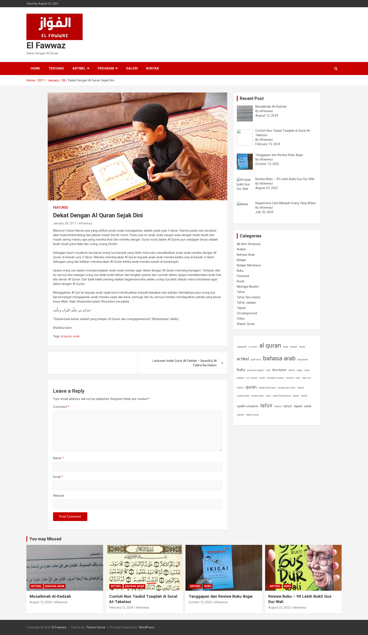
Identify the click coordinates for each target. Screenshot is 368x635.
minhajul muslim (275, 378)
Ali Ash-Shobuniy (249, 244)
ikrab (307, 370)
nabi (298, 378)
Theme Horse (95, 627)
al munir (253, 346)
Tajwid (241, 308)
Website (58, 496)
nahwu (240, 387)
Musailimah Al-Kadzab (50, 596)
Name (58, 458)
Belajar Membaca (249, 265)
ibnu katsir (279, 370)
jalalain (240, 378)
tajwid (298, 406)
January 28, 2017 (64, 223)
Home (35, 68)
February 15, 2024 (121, 607)
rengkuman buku (286, 387)
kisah (262, 378)
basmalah (303, 359)
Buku (240, 271)
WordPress (146, 627)
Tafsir (241, 292)
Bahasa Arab (246, 255)
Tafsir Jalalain (246, 303)
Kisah (240, 281)
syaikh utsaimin (247, 406)
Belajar (241, 260)
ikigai (299, 370)
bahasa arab (279, 358)
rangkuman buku (267, 387)
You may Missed (45, 538)
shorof (304, 395)
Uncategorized (247, 313)
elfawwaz (85, 223)
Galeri (132, 68)
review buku (257, 395)
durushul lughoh (255, 370)
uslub (307, 406)
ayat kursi (256, 359)
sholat (296, 395)
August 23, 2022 (279, 607)
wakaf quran (252, 414)
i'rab (268, 370)
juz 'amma (251, 378)
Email (58, 477)
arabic (302, 346)
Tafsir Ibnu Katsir (249, 297)
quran (251, 387)
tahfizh (278, 406)
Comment (61, 407)
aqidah (293, 346)
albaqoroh (242, 346)
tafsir (266, 405)
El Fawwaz (46, 45)
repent (300, 387)
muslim (290, 378)
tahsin (287, 406)
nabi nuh (306, 378)
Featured (60, 207)
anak (76, 336)
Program (106, 68)
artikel (243, 358)
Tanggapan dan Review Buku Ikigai (221, 596)
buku (241, 369)
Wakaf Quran (246, 324)
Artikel (79, 68)
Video (241, 318)
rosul (268, 395)
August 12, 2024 (41, 602)
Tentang (56, 68)
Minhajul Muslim (248, 287)
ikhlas (291, 370)
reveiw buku (243, 395)
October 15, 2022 (200, 602)
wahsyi (240, 414)
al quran (66, 336)
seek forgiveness (282, 395)
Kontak (152, 68)
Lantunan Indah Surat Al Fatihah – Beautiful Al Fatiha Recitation (184, 363)
